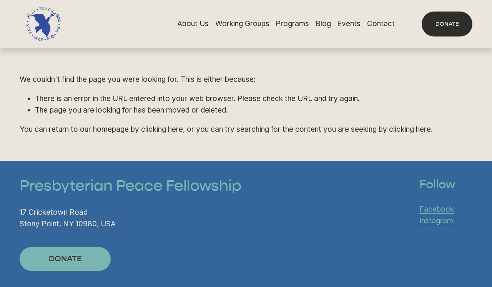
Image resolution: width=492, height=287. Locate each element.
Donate (447, 24)
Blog (323, 23)
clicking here (162, 129)
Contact (381, 23)
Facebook (436, 209)
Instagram (436, 220)
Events (349, 23)
